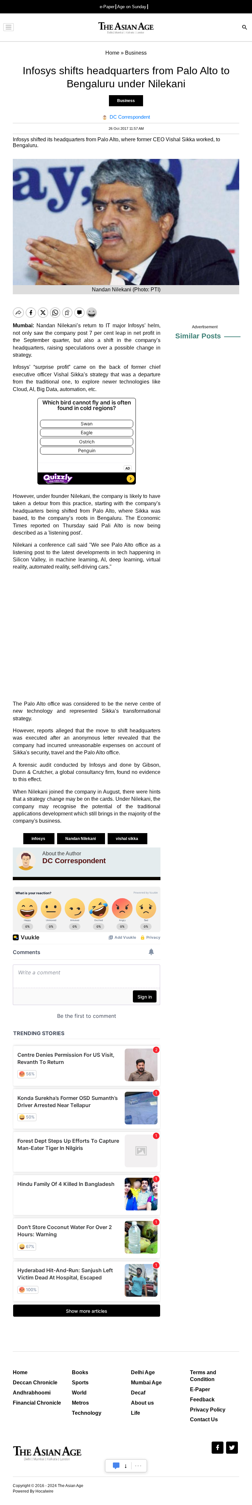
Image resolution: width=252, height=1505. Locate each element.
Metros (80, 1403)
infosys (39, 838)
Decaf (138, 1392)
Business (126, 100)
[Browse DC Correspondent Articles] (26, 860)
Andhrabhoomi (32, 1392)
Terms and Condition (203, 1376)
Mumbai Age (146, 1382)
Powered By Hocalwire (33, 1491)
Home (20, 1372)
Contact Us (204, 1419)
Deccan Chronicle (35, 1382)
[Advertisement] (86, 635)
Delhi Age (143, 1372)
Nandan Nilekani (81, 838)
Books (80, 1372)
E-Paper (200, 1389)
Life (135, 1413)
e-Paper (107, 6)
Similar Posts (198, 336)
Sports (80, 1382)
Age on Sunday (131, 6)
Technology (86, 1413)
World (79, 1392)
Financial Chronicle (37, 1403)
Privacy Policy (207, 1409)
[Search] (245, 28)
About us (142, 1403)
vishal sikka (127, 838)
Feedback (202, 1399)
